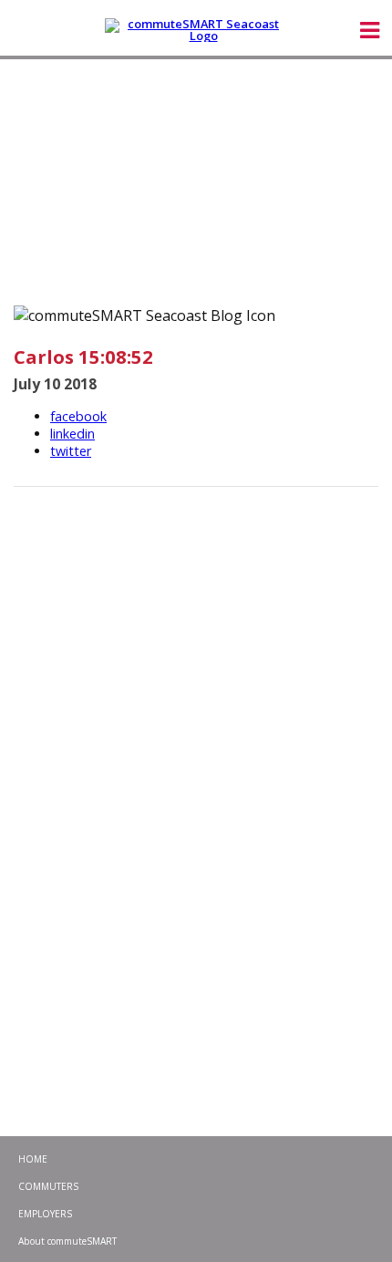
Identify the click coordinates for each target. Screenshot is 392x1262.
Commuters (48, 1186)
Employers (45, 1213)
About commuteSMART (67, 1241)
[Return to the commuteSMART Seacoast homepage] (196, 30)
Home (32, 1159)
